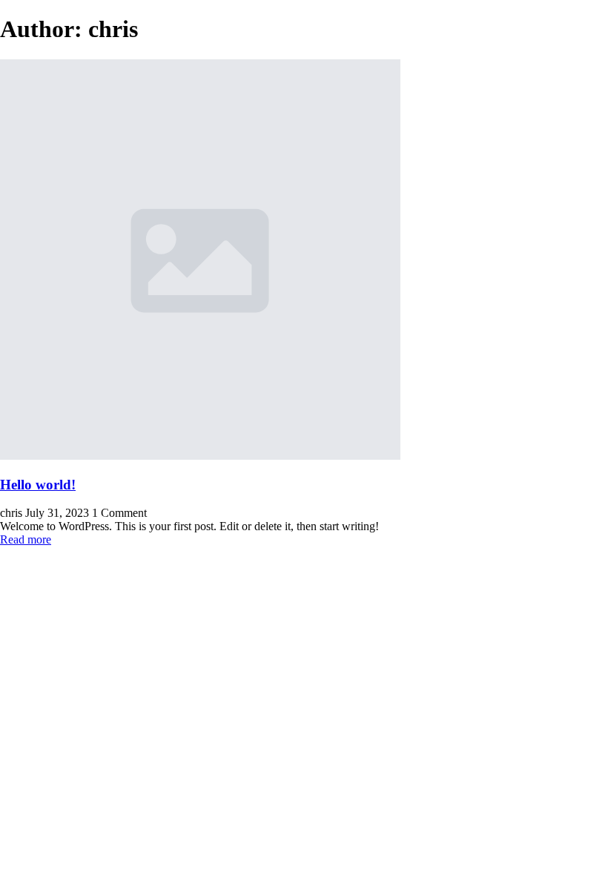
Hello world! (38, 484)
